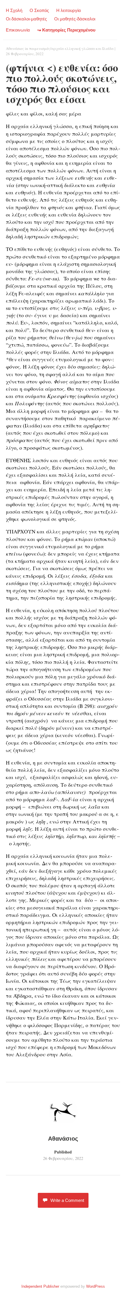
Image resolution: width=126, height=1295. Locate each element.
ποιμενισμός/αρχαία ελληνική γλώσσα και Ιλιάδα (71, 48)
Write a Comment (67, 1200)
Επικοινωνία (18, 29)
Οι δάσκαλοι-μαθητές (26, 18)
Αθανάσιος (15, 48)
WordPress (95, 1286)
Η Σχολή (14, 10)
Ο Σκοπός (39, 10)
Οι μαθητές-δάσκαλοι (74, 18)
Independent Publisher (40, 1286)
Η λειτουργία (68, 10)
